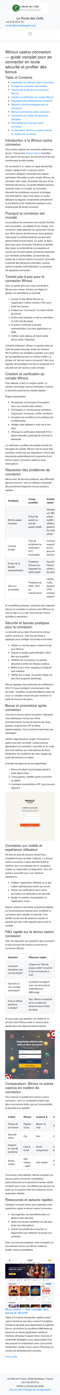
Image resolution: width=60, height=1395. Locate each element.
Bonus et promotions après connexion (30, 111)
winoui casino (33, 153)
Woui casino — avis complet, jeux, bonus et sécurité (27, 1311)
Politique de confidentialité (37, 1389)
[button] (9, 1308)
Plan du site (15, 1389)
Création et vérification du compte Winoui (32, 97)
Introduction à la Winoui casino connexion (32, 82)
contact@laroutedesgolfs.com (20, 25)
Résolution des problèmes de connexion (32, 100)
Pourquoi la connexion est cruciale (29, 86)
